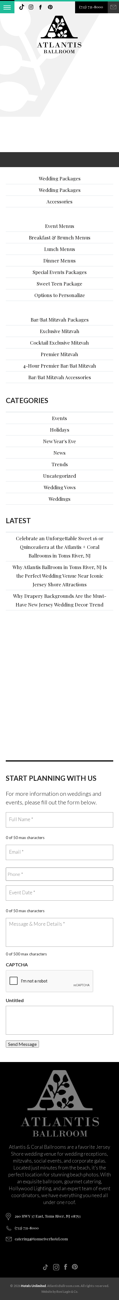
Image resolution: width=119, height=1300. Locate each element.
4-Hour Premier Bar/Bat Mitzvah (59, 365)
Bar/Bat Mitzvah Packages (60, 319)
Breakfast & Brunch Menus (59, 237)
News (59, 452)
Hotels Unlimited (33, 1286)
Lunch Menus (59, 249)
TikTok (21, 7)
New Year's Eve (59, 441)
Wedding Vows (60, 487)
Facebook (40, 7)
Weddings (59, 499)
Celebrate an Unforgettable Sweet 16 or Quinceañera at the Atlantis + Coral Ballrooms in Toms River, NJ (59, 547)
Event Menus (59, 226)
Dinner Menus (59, 260)
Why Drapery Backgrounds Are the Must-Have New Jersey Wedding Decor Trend (59, 600)
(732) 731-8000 (91, 6)
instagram (31, 7)
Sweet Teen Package (59, 283)
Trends (59, 464)
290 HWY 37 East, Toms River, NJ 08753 (48, 1216)
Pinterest (50, 7)
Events (59, 418)
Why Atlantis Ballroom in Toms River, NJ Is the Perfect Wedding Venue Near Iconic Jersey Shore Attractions (59, 575)
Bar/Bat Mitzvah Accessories (59, 377)
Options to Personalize (59, 295)
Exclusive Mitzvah (59, 331)
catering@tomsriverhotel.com (41, 1238)
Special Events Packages (60, 272)
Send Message (22, 1044)
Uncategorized (59, 476)
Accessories (59, 201)
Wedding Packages (60, 178)
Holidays (59, 429)
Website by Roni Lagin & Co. (59, 1291)
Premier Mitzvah (59, 354)
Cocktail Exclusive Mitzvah (59, 342)
